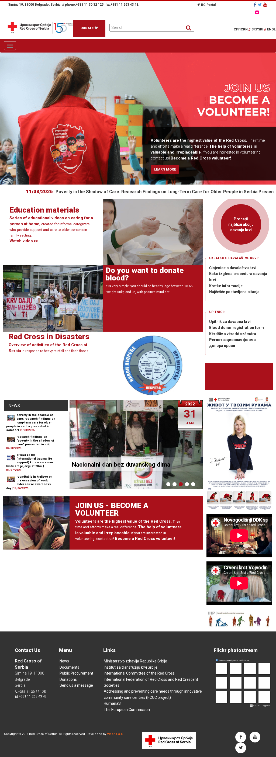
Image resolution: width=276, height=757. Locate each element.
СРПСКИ (242, 29)
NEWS (14, 405)
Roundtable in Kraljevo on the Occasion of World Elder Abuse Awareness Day (29, 482)
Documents (69, 667)
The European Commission (127, 709)
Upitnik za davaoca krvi (230, 322)
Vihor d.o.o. (115, 734)
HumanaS (112, 703)
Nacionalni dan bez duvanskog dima (121, 464)
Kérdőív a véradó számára (232, 334)
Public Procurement (76, 673)
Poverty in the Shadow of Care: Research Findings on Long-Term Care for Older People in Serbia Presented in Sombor (150, 191)
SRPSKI (258, 29)
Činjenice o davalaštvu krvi (232, 268)
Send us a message (76, 685)
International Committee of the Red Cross (139, 673)
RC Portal (208, 5)
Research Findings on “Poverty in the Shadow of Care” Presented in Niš (35, 440)
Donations (68, 679)
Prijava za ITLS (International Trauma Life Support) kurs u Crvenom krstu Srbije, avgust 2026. (29, 460)
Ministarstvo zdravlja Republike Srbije (135, 661)
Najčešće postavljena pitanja (234, 292)
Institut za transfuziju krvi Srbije (130, 667)
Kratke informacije (226, 286)
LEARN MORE (165, 169)
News (64, 661)
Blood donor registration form (236, 327)
